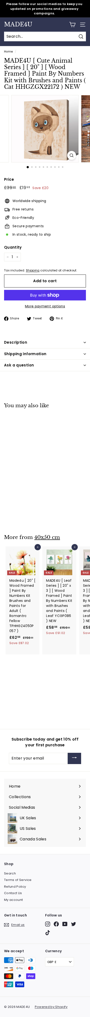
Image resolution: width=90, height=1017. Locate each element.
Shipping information (25, 353)
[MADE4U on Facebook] (56, 924)
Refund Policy (15, 886)
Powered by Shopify (51, 1007)
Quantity (13, 247)
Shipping (33, 270)
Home (8, 52)
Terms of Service (18, 880)
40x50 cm (47, 537)
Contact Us (13, 893)
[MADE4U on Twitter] (73, 924)
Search (10, 873)
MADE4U (18, 24)
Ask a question (19, 365)
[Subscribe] (74, 758)
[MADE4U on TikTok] (47, 932)
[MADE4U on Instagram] (47, 924)
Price (9, 179)
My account (13, 899)
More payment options (45, 306)
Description (15, 342)
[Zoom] (71, 155)
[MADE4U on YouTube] (64, 924)
